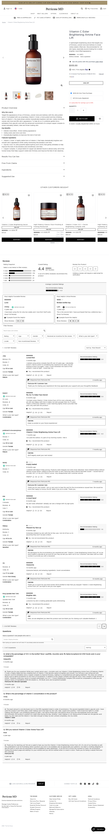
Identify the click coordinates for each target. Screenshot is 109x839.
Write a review (74, 56)
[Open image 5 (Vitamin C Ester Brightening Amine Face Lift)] (49, 95)
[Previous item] (3, 217)
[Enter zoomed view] (62, 85)
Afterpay (52, 811)
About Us (33, 799)
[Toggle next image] (63, 57)
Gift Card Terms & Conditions (77, 801)
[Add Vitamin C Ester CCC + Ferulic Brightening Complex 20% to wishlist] (93, 195)
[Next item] (106, 217)
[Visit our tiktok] (93, 784)
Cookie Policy (92, 803)
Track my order (53, 805)
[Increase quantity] (83, 110)
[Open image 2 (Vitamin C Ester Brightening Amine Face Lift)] (17, 95)
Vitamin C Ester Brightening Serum (15, 224)
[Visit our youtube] (89, 784)
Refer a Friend (34, 811)
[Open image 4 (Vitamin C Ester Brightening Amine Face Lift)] (38, 95)
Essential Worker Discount (38, 805)
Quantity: (73, 106)
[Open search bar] (82, 9)
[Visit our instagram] (85, 784)
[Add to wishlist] (100, 118)
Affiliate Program (35, 809)
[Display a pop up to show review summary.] (16, 230)
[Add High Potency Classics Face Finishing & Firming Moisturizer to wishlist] (61, 195)
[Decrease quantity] (72, 110)
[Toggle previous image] (3, 57)
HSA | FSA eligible (78, 69)
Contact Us (52, 801)
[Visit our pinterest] (97, 784)
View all (101, 74)
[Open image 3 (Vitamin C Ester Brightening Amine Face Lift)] (27, 95)
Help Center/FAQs (54, 799)
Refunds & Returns (54, 807)
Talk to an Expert (35, 803)
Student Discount (35, 807)
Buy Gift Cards (73, 799)
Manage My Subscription (56, 809)
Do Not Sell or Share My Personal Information (12, 806)
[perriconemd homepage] (54, 9)
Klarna (51, 813)
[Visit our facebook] (81, 784)
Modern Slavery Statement (96, 805)
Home (4, 22)
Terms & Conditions (94, 799)
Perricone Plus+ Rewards (37, 801)
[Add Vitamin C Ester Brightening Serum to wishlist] (29, 195)
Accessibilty (91, 807)
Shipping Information (55, 803)
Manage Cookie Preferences (10, 804)
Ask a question (85, 56)
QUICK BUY (16, 239)
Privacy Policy (92, 801)
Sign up (40, 783)
